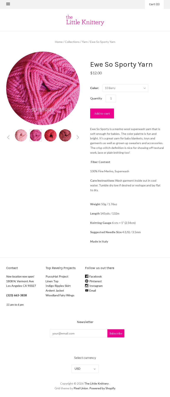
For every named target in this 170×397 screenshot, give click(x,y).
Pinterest (95, 281)
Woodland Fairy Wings (60, 295)
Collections (72, 41)
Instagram (96, 285)
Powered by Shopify (102, 388)
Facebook (95, 276)
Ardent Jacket (55, 290)
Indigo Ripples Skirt (58, 285)
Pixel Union (81, 388)
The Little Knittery (96, 383)
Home (59, 41)
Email (92, 290)
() (154, 4)
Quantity (96, 98)
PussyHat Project (57, 276)
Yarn (85, 41)
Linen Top (52, 281)
